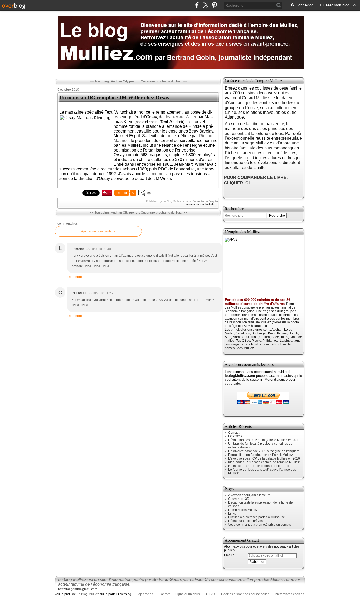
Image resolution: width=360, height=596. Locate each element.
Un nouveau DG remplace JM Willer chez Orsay (114, 97)
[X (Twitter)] (205, 5)
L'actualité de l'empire (205, 201)
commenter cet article (200, 204)
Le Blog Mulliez (88, 594)
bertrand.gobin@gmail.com (77, 589)
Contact (233, 432)
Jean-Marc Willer (180, 117)
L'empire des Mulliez (243, 510)
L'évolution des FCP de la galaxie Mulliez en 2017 (264, 440)
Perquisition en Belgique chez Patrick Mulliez (260, 455)
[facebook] (197, 5)
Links (232, 513)
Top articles (145, 594)
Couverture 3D (238, 499)
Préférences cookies (289, 594)
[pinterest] (214, 5)
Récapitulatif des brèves (245, 521)
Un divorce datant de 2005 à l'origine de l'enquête (263, 451)
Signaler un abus (188, 594)
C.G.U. (211, 594)
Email (228, 555)
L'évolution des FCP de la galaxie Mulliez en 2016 (264, 458)
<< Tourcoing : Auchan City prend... (115, 81)
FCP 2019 (235, 436)
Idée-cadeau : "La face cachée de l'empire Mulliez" (264, 462)
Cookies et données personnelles (245, 594)
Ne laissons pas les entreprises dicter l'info (258, 466)
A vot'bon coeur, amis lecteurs (249, 495)
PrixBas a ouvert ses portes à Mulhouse (256, 517)
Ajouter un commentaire (98, 231)
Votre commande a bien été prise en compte (259, 524)
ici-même (154, 174)
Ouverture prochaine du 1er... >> (164, 81)
